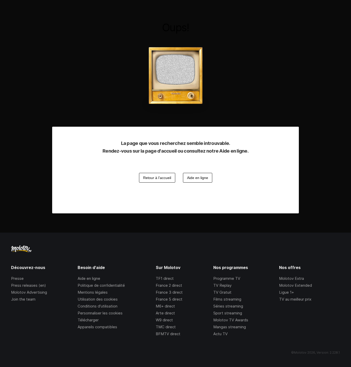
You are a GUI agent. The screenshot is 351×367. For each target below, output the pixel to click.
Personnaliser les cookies (100, 313)
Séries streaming (228, 306)
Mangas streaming (229, 326)
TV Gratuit (222, 292)
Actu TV (220, 333)
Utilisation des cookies (98, 299)
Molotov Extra (291, 278)
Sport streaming (227, 313)
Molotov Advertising (29, 292)
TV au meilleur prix (295, 299)
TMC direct (166, 326)
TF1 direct (165, 278)
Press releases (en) (28, 285)
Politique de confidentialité (101, 285)
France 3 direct (169, 292)
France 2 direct (169, 285)
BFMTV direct (168, 333)
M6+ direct (165, 306)
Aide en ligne (89, 278)
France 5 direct (169, 299)
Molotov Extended (295, 285)
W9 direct (164, 320)
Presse (17, 278)
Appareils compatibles (97, 326)
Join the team (23, 299)
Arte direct (165, 313)
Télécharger (88, 320)
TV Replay (222, 285)
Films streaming (227, 299)
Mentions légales (93, 292)
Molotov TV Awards (230, 320)
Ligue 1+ (286, 292)
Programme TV (226, 278)
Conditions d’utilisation (97, 306)
